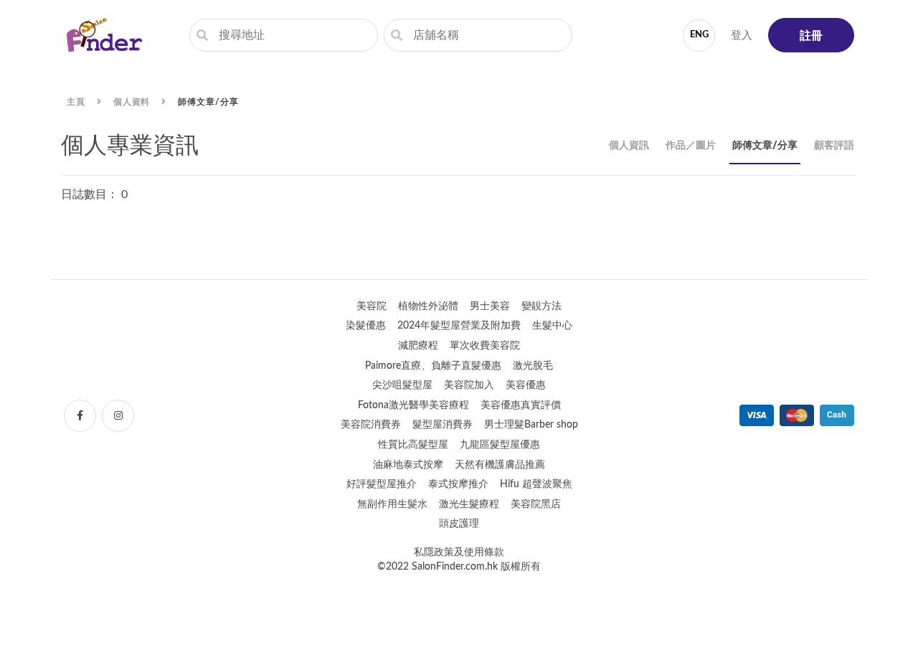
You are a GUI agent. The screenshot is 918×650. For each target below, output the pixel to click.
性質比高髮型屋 (413, 445)
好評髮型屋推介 (381, 484)
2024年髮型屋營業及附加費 (459, 326)
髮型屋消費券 (442, 425)
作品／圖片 (691, 146)
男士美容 (490, 306)
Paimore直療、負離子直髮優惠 (433, 366)
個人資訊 (629, 146)
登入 (741, 35)
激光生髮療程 (469, 504)
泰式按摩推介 (458, 484)
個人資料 (132, 102)
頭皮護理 (459, 524)
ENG (699, 34)
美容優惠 (526, 385)
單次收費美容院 (485, 346)
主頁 (76, 102)
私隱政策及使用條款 (459, 552)
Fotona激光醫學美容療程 (413, 405)
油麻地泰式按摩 (408, 465)
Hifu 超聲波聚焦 (536, 484)
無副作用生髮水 (392, 504)
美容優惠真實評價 (521, 405)
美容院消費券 (371, 425)
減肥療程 (418, 346)
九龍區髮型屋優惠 (500, 445)
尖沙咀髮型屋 (402, 385)
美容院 (371, 306)
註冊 (811, 36)
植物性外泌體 (428, 306)
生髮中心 (552, 326)
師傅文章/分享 (208, 102)
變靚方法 (541, 306)
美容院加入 (469, 385)
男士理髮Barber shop (531, 425)
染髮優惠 (366, 326)
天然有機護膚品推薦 (500, 465)
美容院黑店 (536, 504)
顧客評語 (834, 146)
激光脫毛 (533, 366)
